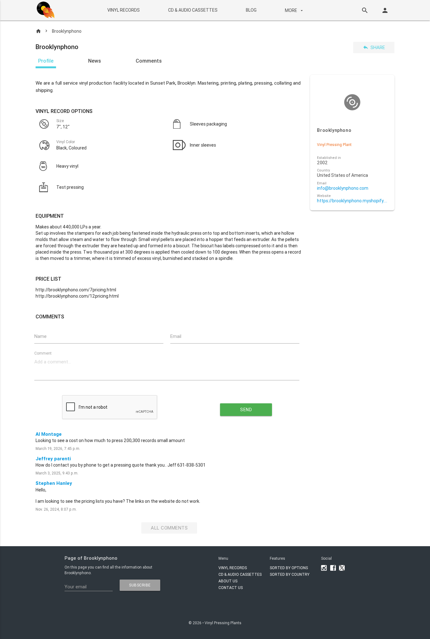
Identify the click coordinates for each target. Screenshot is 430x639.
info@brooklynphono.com (342, 188)
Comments (149, 61)
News (94, 61)
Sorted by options (289, 567)
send (246, 409)
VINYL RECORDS (123, 10)
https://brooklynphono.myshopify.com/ (352, 201)
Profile (46, 61)
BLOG (251, 10)
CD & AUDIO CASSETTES (192, 10)
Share (374, 47)
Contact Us (230, 587)
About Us (227, 581)
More (294, 10)
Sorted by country (289, 574)
